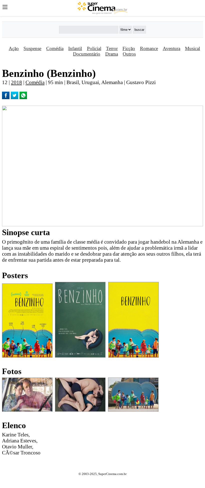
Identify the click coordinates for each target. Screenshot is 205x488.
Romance (149, 48)
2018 (16, 82)
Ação (14, 48)
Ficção (128, 48)
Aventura (171, 48)
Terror (112, 48)
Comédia (55, 48)
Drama (111, 54)
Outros (129, 54)
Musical (192, 48)
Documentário (86, 54)
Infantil (75, 48)
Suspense (32, 48)
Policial (94, 48)
